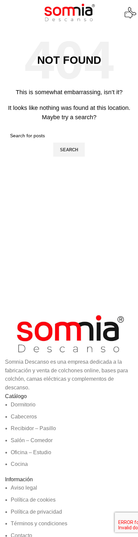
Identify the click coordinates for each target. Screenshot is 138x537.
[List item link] (69, 434)
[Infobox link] (69, 12)
